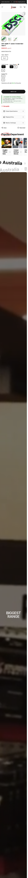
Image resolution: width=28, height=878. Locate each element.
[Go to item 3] (15, 39)
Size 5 (4, 58)
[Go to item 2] (9, 39)
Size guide (6, 106)
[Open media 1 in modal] (22, 14)
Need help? (22, 127)
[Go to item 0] (3, 39)
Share (5, 127)
